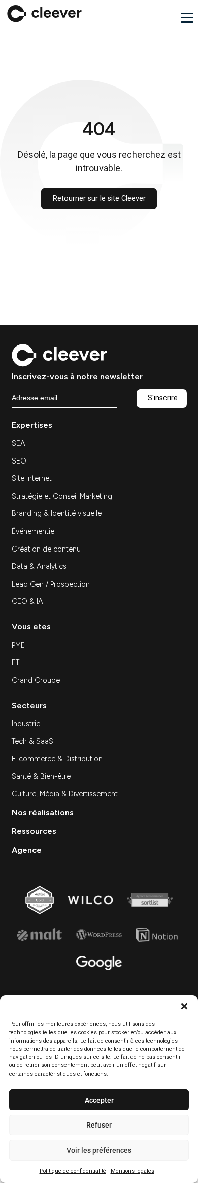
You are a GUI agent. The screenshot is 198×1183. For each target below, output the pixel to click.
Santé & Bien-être (41, 776)
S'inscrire (163, 398)
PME (18, 645)
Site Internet (32, 478)
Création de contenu (46, 549)
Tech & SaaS (32, 741)
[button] (184, 1006)
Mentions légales (132, 1171)
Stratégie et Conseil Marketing (62, 496)
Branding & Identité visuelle (57, 513)
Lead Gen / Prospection (51, 584)
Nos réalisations (43, 812)
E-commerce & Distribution (57, 758)
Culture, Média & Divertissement (65, 793)
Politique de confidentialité (73, 1171)
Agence (27, 850)
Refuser (99, 1125)
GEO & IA (27, 601)
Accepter (99, 1100)
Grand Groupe (36, 680)
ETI (16, 662)
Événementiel (34, 531)
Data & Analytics (39, 566)
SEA (18, 443)
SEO (19, 461)
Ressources (34, 831)
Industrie (26, 723)
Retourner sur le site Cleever (99, 198)
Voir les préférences (99, 1150)
